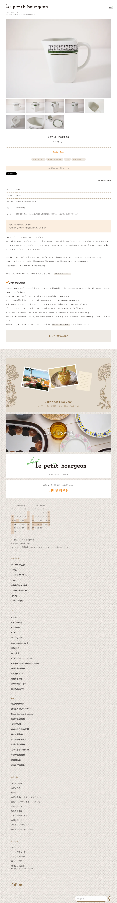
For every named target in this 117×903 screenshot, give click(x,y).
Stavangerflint (17, 638)
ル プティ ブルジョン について (58, 474)
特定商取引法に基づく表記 (22, 829)
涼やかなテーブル (19, 684)
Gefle (67, 159)
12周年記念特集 (18, 719)
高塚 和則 (15, 648)
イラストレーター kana (21, 658)
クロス (14, 580)
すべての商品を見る (58, 336)
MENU (111, 6)
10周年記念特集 (18, 669)
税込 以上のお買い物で (58, 488)
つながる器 (16, 724)
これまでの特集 (18, 765)
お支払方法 (15, 788)
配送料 (14, 792)
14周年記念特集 (18, 755)
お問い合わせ (16, 820)
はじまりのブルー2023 (21, 709)
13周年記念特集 (18, 745)
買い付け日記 (16, 861)
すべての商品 (17, 601)
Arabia (14, 617)
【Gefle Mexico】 (62, 274)
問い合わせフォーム (61, 325)
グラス (14, 570)
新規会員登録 (16, 811)
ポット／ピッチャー (55, 159)
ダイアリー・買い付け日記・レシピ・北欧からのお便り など (59, 404)
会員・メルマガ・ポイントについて (25, 802)
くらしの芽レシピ (18, 856)
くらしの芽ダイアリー (20, 852)
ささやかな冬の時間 (20, 729)
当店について (16, 847)
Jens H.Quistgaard (19, 643)
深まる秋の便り (18, 689)
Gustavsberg (16, 623)
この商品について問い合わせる (58, 168)
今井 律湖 (15, 653)
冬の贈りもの (17, 674)
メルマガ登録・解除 (19, 815)
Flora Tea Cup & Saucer (22, 714)
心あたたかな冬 (18, 704)
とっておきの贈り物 (20, 750)
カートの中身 (16, 783)
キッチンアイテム (19, 575)
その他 (14, 596)
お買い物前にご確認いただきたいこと (26, 797)
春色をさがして (78, 159)
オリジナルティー (19, 591)
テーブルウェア (38, 159)
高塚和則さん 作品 (19, 585)
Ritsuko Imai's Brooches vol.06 (25, 664)
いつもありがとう (19, 740)
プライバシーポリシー (20, 825)
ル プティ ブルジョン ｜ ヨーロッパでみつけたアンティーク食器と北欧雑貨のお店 (20, 13)
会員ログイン (16, 806)
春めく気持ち (17, 734)
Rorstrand (15, 628)
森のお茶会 (16, 760)
